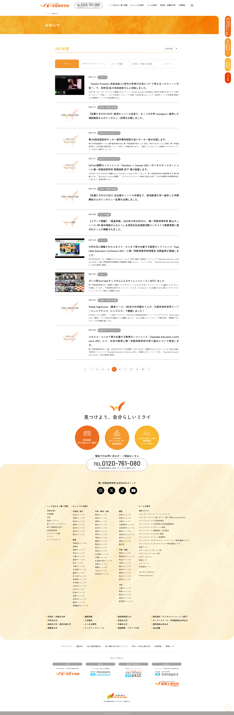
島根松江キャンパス (126, 556)
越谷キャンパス (79, 559)
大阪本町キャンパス (126, 528)
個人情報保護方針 (94, 646)
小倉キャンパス (125, 588)
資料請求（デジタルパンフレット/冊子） (171, 616)
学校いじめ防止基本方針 (141, 646)
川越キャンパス (79, 556)
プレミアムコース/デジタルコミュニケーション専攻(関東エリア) (164, 540)
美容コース (143, 560)
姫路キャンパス (125, 541)
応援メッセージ (53, 520)
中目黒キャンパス (79, 582)
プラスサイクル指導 (53, 533)
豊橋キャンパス (101, 567)
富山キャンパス (101, 524)
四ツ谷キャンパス (79, 576)
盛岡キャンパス (79, 524)
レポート (167, 63)
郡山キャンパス (79, 534)
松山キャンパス (125, 576)
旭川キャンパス (79, 514)
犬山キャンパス (101, 570)
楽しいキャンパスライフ (56, 524)
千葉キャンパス (79, 566)
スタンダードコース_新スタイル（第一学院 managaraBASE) (162, 517)
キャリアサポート (54, 539)
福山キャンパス (125, 566)
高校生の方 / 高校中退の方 (59, 624)
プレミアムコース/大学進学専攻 (151, 520)
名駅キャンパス (101, 564)
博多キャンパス (125, 591)
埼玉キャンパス (79, 553)
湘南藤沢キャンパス (80, 605)
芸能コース (143, 547)
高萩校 (75, 546)
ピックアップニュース (94, 627)
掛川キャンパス (101, 547)
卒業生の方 (122, 624)
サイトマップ (67, 646)
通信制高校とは (124, 616)
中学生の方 (52, 620)
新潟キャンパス (101, 514)
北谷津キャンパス (79, 569)
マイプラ (50, 536)
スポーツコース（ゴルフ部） (150, 553)
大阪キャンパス (125, 521)
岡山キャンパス (125, 559)
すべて (67, 63)
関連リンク (170, 646)
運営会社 (79, 646)
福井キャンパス (101, 531)
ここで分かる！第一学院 (118, 5)
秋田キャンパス (79, 521)
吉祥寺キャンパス (79, 599)
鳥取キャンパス (125, 553)
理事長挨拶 (51, 510)
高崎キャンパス (79, 549)
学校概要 (50, 514)
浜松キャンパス (101, 551)
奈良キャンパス (125, 518)
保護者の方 (52, 627)
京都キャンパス (125, 514)
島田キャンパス (101, 544)
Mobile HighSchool (146, 575)
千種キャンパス (101, 557)
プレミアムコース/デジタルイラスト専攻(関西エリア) (159, 543)
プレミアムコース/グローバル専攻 (152, 527)
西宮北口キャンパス (126, 534)
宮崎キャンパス (125, 598)
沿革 (48, 517)
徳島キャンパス (125, 572)
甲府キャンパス (101, 534)
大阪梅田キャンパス (126, 524)
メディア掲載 (117, 63)
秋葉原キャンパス (79, 579)
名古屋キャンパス (102, 554)
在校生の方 (122, 620)
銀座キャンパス (79, 572)
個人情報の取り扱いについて (116, 646)
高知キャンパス (125, 579)
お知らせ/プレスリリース (92, 63)
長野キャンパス (101, 521)
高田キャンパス (101, 518)
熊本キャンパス (125, 594)
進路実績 (88, 616)
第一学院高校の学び (54, 527)
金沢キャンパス (101, 528)
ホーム (48, 13)
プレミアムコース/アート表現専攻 (152, 537)
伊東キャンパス (101, 537)
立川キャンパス (79, 589)
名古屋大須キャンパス (103, 560)
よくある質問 (90, 624)
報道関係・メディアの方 (128, 627)
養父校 (121, 544)
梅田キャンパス (125, 531)
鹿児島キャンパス (126, 601)
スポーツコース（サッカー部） (151, 550)
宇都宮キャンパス (79, 543)
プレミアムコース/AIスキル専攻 (151, 534)
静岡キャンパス (101, 541)
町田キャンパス (79, 592)
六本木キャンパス (79, 586)
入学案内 (181, 5)
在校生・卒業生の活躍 (142, 63)
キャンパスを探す (137, 5)
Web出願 (156, 627)
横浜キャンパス (79, 602)
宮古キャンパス (79, 528)
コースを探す (152, 5)
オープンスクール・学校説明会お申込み (170, 620)
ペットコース (144, 563)
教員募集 (158, 646)
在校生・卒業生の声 (168, 5)
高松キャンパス (125, 569)
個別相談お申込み (160, 624)
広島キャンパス (125, 563)
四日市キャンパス (102, 574)
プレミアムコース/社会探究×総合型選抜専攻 (156, 524)
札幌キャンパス (79, 518)
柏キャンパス (78, 563)
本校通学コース (145, 566)
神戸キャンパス (125, 537)
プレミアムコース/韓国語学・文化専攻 (154, 530)
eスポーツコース (145, 557)
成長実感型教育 (52, 530)
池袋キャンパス (79, 595)
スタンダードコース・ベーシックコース (154, 514)
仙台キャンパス (79, 531)
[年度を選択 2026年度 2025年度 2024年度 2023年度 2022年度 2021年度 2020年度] (171, 48)
